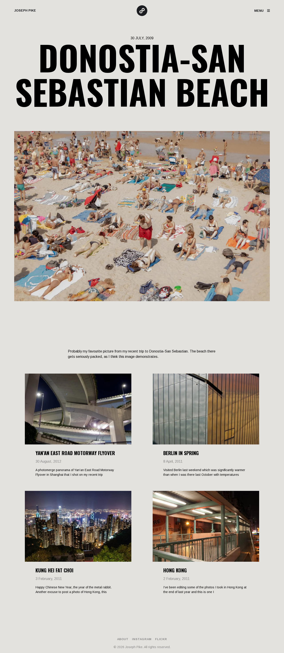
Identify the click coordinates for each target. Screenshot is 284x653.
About (122, 639)
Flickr (161, 639)
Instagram (142, 639)
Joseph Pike (25, 10)
